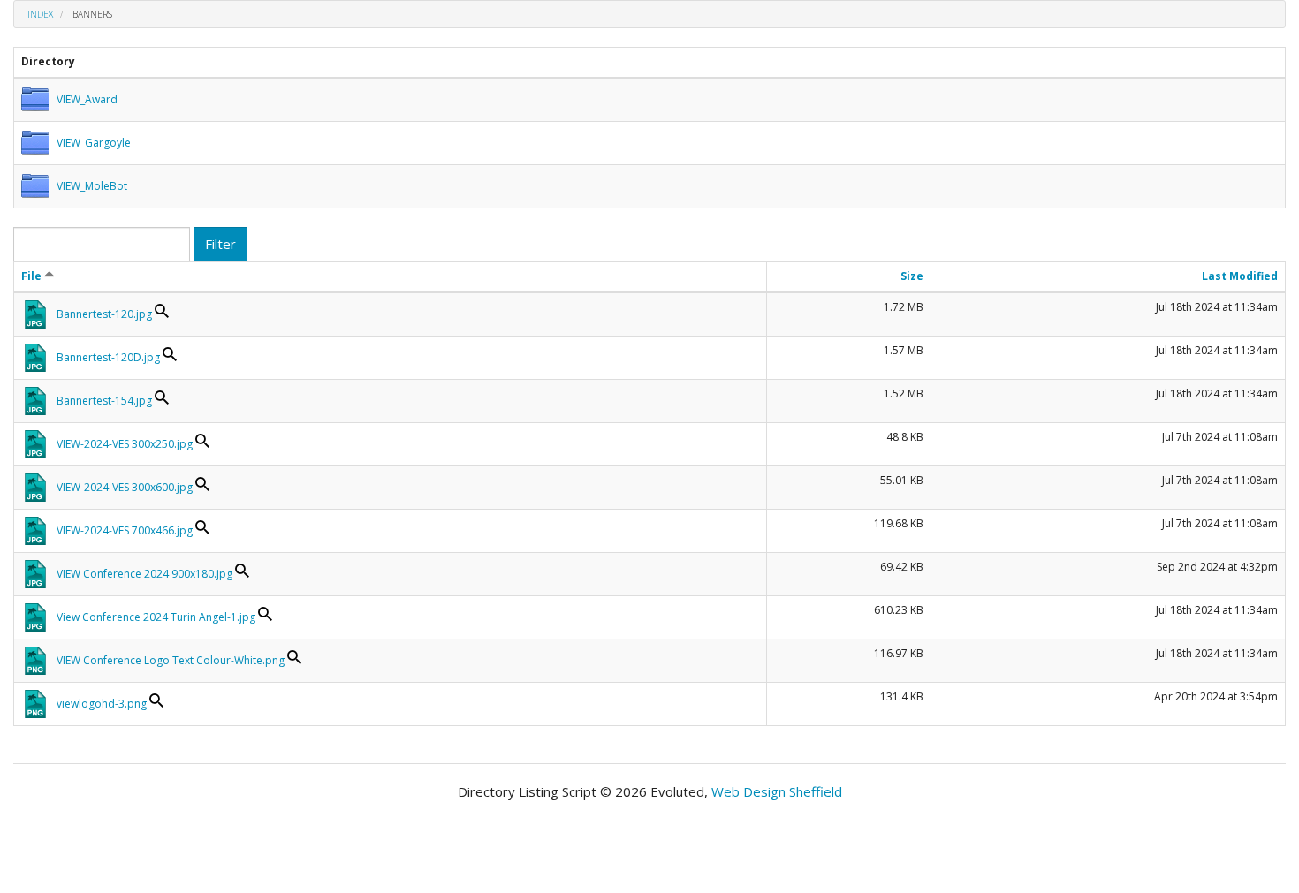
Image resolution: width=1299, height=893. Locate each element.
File (32, 276)
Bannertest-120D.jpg (108, 357)
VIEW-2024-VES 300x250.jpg (125, 443)
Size (911, 276)
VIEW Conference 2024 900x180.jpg (144, 573)
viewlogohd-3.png (102, 703)
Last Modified (1240, 276)
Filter (220, 244)
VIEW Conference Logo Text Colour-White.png (171, 660)
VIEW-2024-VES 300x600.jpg (125, 487)
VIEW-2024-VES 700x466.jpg (125, 530)
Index (40, 14)
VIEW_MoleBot (92, 185)
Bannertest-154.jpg (104, 400)
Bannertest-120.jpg (104, 314)
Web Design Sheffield (776, 791)
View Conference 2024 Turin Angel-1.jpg (156, 616)
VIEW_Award (87, 99)
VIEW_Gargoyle (94, 142)
